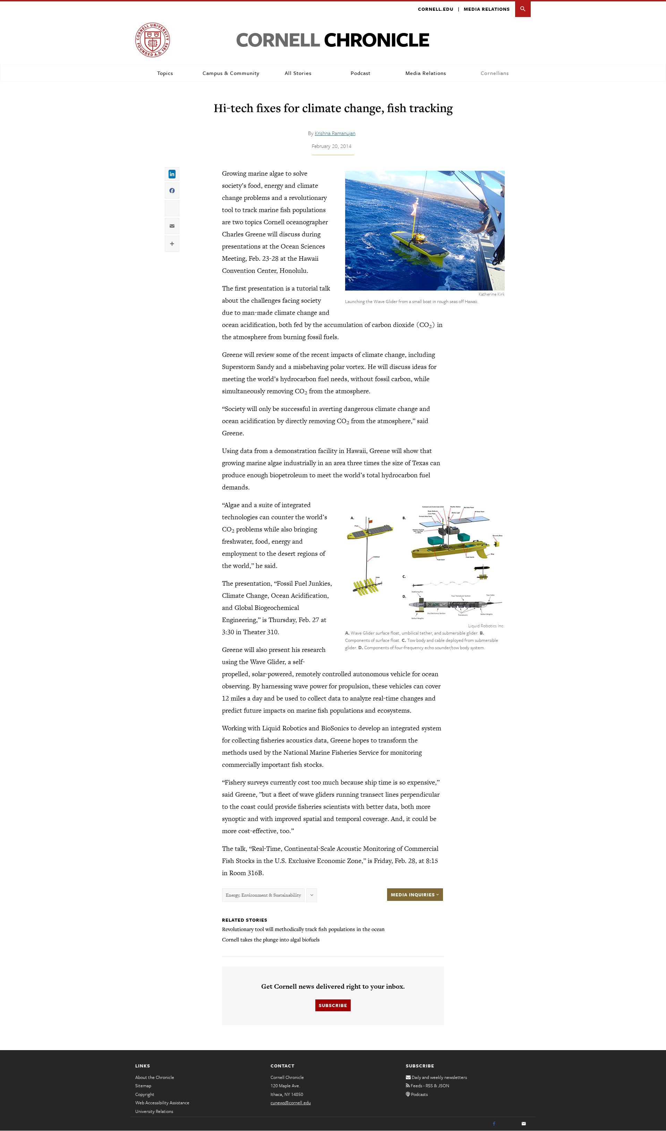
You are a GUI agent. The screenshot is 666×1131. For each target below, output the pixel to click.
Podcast (360, 73)
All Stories (298, 73)
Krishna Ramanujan (335, 133)
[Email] (524, 1124)
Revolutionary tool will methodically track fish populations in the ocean (303, 928)
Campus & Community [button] (231, 73)
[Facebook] (494, 1124)
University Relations (154, 1111)
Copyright (144, 1094)
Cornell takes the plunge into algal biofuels (271, 939)
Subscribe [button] (333, 1005)
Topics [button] (165, 73)
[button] (523, 9)
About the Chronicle (154, 1077)
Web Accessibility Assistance (162, 1102)
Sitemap (143, 1085)
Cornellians (495, 73)
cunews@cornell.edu (291, 1102)
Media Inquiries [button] (413, 894)
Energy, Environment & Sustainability (263, 895)
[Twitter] (509, 1124)
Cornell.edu (435, 9)
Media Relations (487, 9)
